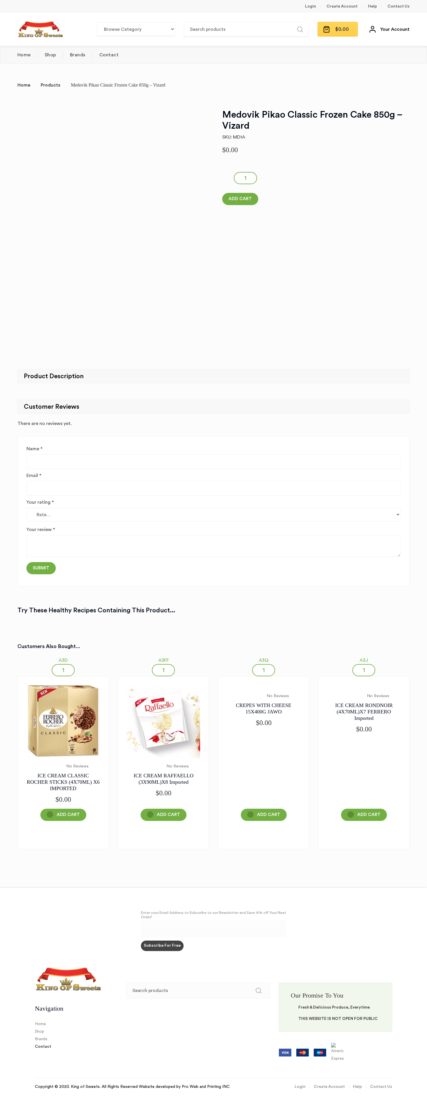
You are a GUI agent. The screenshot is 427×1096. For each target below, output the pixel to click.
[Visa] (286, 1052)
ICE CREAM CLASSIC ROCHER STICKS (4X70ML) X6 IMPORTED (63, 782)
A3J (364, 660)
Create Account (342, 6)
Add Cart (240, 199)
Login (310, 6)
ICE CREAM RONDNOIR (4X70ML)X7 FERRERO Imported (364, 711)
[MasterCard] (303, 1052)
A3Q (263, 660)
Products (50, 85)
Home (24, 55)
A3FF (163, 660)
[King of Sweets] (40, 29)
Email (33, 475)
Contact (109, 55)
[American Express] (337, 1052)
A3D (63, 660)
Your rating (40, 502)
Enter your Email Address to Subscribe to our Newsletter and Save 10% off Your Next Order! (213, 915)
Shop (50, 55)
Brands (77, 55)
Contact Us (398, 6)
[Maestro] (320, 1052)
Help (372, 6)
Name (34, 448)
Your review (40, 529)
